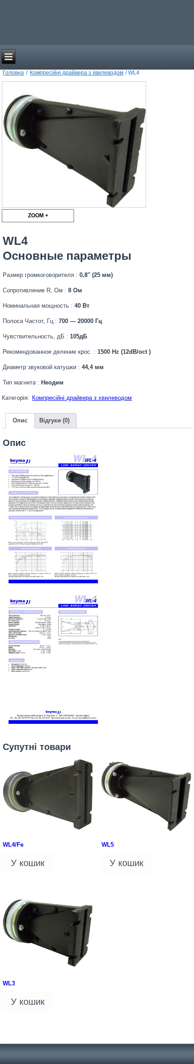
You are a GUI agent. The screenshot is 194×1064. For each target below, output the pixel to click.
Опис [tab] (20, 420)
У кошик (28, 863)
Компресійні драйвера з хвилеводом (76, 73)
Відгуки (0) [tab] (54, 420)
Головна (13, 73)
